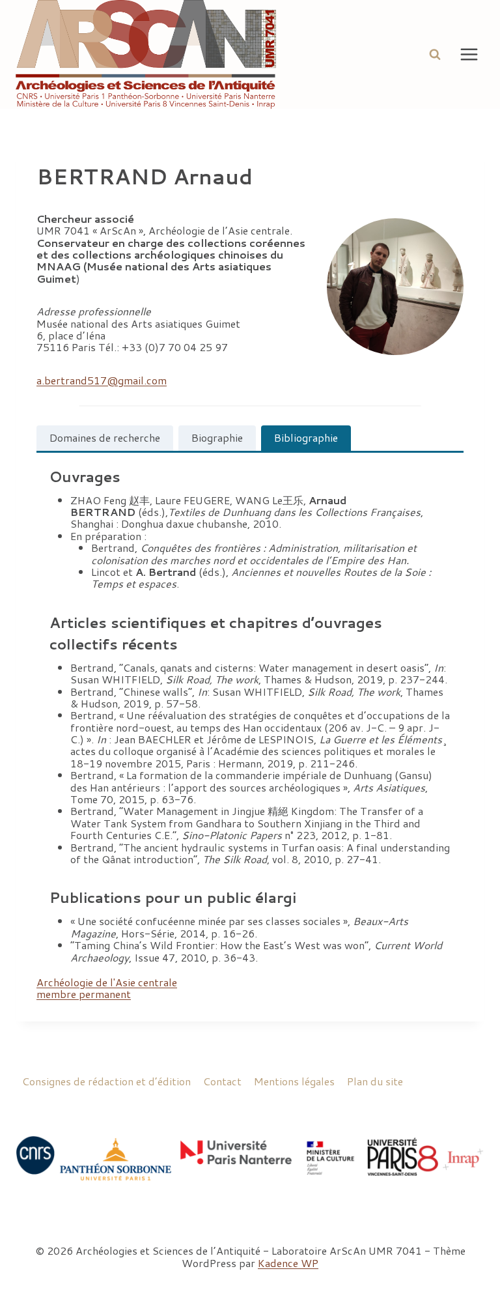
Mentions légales (294, 1081)
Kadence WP (288, 1262)
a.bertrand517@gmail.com (101, 380)
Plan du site (375, 1081)
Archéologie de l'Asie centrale (106, 982)
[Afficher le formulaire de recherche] (435, 54)
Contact (222, 1081)
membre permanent (83, 993)
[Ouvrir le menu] (468, 54)
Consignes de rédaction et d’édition (106, 1081)
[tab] (104, 437)
